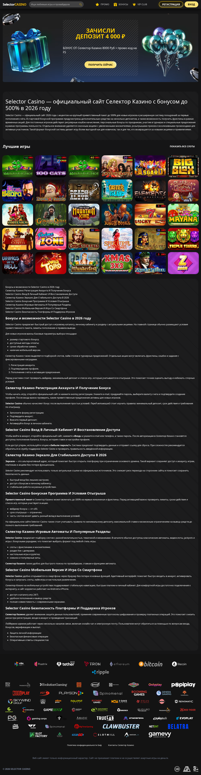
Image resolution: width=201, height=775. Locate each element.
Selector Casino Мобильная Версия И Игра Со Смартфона (36, 308)
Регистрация (171, 4)
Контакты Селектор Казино (121, 745)
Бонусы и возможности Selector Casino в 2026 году (32, 286)
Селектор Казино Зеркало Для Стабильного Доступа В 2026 (37, 297)
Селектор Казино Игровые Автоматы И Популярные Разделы (38, 304)
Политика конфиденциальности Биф (84, 745)
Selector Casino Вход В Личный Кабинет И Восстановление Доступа (41, 294)
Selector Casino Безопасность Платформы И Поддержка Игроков (40, 311)
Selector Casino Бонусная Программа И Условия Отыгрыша (37, 301)
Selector (14, 4)
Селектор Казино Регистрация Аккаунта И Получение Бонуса (38, 290)
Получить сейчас (100, 64)
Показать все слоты (182, 146)
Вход (191, 4)
